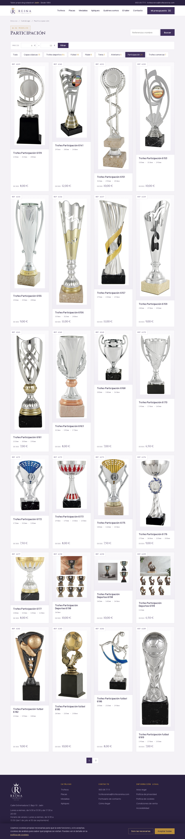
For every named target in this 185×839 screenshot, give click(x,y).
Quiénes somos (111, 10)
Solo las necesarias (140, 831)
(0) (161, 10)
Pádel (88, 54)
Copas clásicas (32, 54)
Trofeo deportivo (55, 54)
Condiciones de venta (147, 803)
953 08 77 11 (140, 2)
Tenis (101, 54)
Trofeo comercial (157, 54)
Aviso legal (141, 789)
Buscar (167, 32)
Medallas (83, 10)
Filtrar (63, 45)
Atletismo (116, 54)
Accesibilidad (142, 808)
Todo (15, 54)
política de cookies (19, 834)
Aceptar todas (165, 831)
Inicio (13, 21)
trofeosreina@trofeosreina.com (161, 2)
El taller (125, 10)
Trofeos (61, 10)
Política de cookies (145, 798)
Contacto (138, 10)
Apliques (95, 10)
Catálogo (25, 21)
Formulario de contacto (110, 798)
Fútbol (75, 54)
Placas (72, 10)
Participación (135, 54)
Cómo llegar (104, 803)
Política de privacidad (146, 794)
